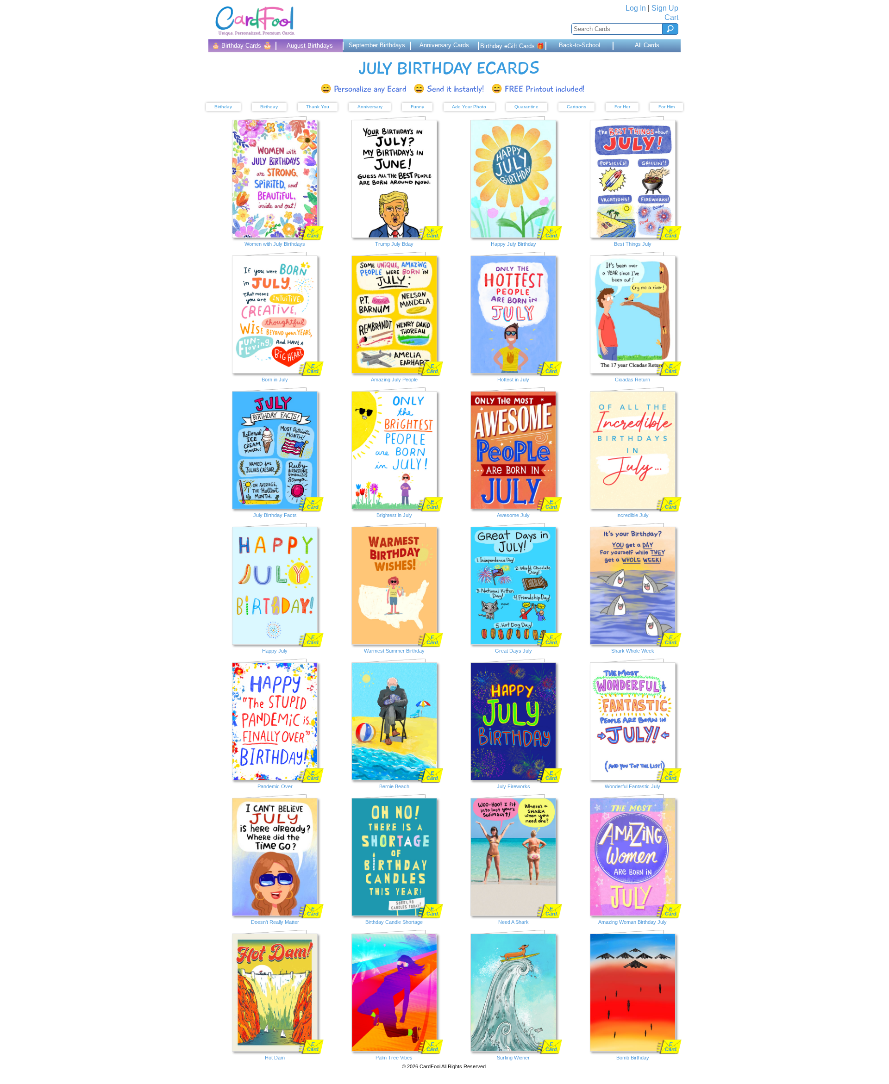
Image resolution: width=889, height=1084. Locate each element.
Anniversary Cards (444, 45)
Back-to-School (579, 45)
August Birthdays (310, 45)
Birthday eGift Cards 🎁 (512, 46)
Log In (636, 8)
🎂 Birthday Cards (242, 45)
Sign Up (664, 8)
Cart (671, 17)
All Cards (647, 45)
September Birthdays (377, 45)
